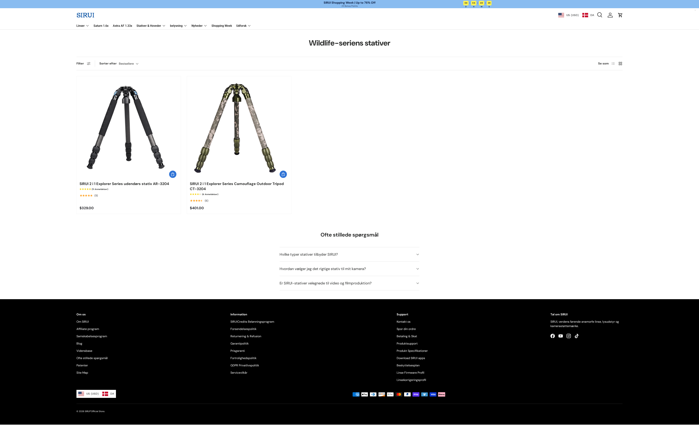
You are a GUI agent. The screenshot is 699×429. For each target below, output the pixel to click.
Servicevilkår (238, 373)
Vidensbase (84, 351)
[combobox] (568, 15)
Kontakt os (403, 322)
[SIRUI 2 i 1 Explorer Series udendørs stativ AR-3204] (129, 128)
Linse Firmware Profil (410, 373)
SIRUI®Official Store (94, 411)
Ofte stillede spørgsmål (92, 358)
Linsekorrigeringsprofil (411, 380)
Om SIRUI (82, 322)
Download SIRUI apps (411, 358)
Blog (79, 343)
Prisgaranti (237, 351)
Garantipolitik (239, 343)
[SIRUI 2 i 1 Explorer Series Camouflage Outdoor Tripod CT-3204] (239, 128)
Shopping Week (222, 25)
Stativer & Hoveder (149, 25)
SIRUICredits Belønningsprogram (252, 322)
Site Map (82, 373)
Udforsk (241, 25)
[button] (620, 15)
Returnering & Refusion (245, 336)
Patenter (82, 365)
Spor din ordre (406, 329)
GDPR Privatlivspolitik (244, 365)
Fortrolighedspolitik (243, 358)
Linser (80, 25)
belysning (176, 25)
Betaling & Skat (407, 336)
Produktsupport (407, 343)
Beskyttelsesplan (408, 365)
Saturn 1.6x (101, 25)
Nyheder (197, 25)
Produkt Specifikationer (412, 351)
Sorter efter (108, 63)
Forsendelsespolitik (243, 329)
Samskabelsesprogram (91, 336)
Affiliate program (87, 329)
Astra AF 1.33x (122, 25)
